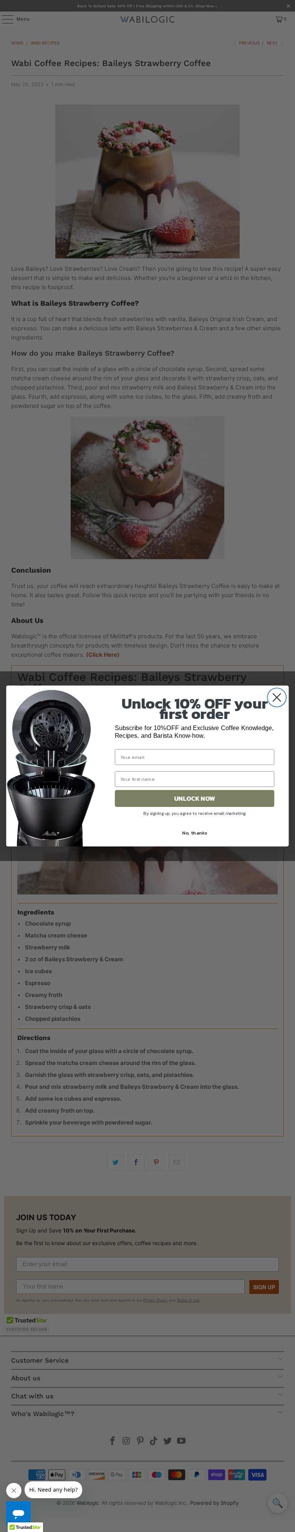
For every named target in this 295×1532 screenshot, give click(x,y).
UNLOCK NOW (194, 798)
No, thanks (194, 832)
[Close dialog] (276, 697)
